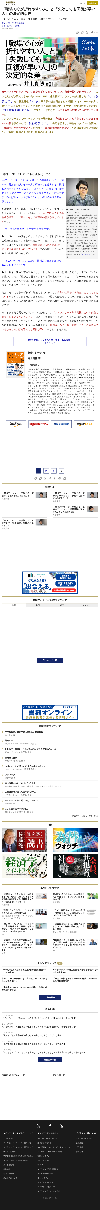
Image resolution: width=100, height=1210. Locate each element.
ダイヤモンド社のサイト (48, 1133)
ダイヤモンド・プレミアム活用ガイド (18, 1147)
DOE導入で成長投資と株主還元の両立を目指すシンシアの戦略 (24, 971)
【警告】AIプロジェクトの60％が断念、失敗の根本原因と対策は (24, 988)
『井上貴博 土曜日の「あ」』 (18, 110)
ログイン (81, 3)
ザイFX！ (41, 1164)
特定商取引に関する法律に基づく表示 (18, 1156)
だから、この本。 (14, 25)
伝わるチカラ (37, 352)
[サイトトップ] (10, 3)
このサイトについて (11, 1138)
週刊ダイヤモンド (44, 1142)
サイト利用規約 (9, 1151)
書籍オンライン (44, 1156)
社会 (3, 25)
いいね (86, 605)
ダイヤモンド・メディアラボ (49, 1191)
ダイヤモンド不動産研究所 (48, 1169)
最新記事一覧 (50, 1059)
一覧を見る (50, 997)
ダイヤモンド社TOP (84, 1138)
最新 (14, 605)
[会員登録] (92, 3)
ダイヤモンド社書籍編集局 (13, 23)
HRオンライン (43, 1178)
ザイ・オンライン (44, 1160)
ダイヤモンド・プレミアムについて (17, 1142)
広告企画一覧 (59, 1075)
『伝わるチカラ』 (86, 254)
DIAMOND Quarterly (46, 1173)
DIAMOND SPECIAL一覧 (13, 1075)
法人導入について (10, 1178)
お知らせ (79, 1151)
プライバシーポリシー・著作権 (15, 1160)
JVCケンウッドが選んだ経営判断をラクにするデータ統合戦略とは (75, 971)
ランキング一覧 (50, 660)
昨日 (38, 605)
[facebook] (50, 1126)
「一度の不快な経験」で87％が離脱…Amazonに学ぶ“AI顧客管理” (75, 979)
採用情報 (79, 1147)
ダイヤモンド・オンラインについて (18, 1133)
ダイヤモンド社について (86, 1133)
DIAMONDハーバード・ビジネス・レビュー (55, 1147)
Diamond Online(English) (47, 1138)
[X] (38, 1126)
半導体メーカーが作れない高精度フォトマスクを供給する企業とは (24, 979)
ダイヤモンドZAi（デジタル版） (50, 1151)
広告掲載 (6, 1169)
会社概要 (79, 1142)
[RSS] (61, 1126)
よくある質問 (8, 1164)
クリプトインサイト (45, 1182)
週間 (62, 605)
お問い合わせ (8, 1173)
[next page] (61, 471)
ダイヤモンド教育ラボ (46, 1186)
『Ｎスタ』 (35, 101)
